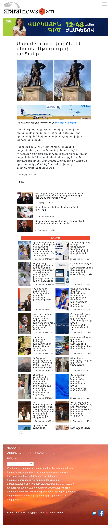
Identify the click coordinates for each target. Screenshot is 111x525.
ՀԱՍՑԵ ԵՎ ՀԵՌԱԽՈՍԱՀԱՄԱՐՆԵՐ (31, 453)
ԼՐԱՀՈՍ (55, 238)
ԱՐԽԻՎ (12, 458)
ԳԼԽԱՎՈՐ (14, 447)
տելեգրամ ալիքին (65, 123)
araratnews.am (64, 484)
